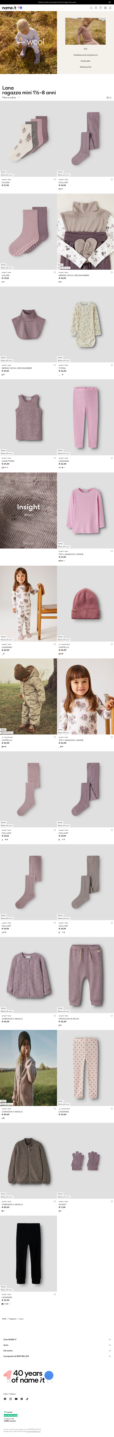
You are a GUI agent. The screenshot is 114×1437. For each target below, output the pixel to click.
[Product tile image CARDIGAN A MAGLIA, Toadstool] (28, 975)
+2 (64, 467)
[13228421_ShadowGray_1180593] (6, 467)
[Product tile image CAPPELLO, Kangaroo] (28, 696)
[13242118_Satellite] (63, 561)
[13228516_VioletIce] (2, 839)
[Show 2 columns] (107, 97)
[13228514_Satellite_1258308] (4, 282)
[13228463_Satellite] (61, 1211)
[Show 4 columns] (110, 97)
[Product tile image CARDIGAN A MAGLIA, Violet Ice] (28, 1068)
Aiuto (5, 1345)
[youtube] (16, 1399)
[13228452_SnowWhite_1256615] (59, 746)
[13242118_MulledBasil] (61, 561)
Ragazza (12, 1319)
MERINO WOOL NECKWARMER (74, 275)
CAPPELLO (64, 647)
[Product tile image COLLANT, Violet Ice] (28, 789)
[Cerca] (91, 7)
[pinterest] (21, 1399)
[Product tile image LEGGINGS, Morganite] (85, 1068)
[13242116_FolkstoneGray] (63, 467)
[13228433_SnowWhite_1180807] (61, 374)
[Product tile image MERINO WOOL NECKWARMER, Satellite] (85, 232)
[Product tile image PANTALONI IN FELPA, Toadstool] (85, 975)
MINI (4, 1319)
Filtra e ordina (9, 97)
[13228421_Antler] (4, 467)
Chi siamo (8, 1350)
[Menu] (110, 7)
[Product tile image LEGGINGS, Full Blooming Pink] (85, 417)
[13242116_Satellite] (59, 467)
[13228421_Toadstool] (2, 467)
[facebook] (5, 1399)
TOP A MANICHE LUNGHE (71, 554)
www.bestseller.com (33, 1431)
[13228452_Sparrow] (61, 746)
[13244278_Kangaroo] (63, 654)
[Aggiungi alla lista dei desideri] (54, 179)
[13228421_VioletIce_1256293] (7, 467)
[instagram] (10, 1399)
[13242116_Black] (2, 1304)
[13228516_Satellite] (6, 839)
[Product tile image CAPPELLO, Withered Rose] (85, 604)
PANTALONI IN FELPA (69, 1019)
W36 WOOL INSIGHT (12, 474)
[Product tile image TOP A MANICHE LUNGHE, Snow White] (85, 696)
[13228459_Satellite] (61, 1025)
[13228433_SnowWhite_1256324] (59, 374)
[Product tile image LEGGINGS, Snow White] (28, 604)
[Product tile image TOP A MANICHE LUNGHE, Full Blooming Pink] (85, 510)
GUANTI (62, 1204)
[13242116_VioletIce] (61, 467)
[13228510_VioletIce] (63, 189)
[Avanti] (2, 141)
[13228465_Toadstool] (61, 282)
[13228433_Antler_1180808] (63, 374)
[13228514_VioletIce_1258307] (2, 282)
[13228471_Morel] (4, 1118)
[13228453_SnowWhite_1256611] (2, 654)
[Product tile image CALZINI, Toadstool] (28, 139)
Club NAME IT (10, 1339)
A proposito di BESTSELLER (16, 1356)
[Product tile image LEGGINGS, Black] (28, 1254)
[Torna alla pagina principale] (12, 7)
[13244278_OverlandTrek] (61, 654)
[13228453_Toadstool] (4, 654)
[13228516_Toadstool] (7, 839)
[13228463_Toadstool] (59, 1211)
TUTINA (62, 368)
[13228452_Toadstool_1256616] (63, 746)
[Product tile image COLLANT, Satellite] (85, 882)
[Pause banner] (109, 2)
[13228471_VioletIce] (2, 1118)
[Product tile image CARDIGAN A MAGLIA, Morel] (28, 1161)
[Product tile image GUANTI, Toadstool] (85, 1161)
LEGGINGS (64, 461)
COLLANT (63, 182)
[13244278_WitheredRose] (59, 654)
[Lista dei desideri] (100, 7)
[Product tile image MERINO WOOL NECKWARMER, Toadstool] (28, 325)
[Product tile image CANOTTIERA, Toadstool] (28, 417)
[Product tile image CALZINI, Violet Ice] (28, 232)
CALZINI (5, 182)
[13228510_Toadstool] (59, 189)
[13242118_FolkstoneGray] (59, 561)
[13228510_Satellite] (61, 189)
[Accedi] (96, 7)
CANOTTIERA (8, 461)
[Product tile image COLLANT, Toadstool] (85, 139)
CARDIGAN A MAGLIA (12, 1019)
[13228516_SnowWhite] (4, 839)
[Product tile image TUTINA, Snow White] (85, 325)
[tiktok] (27, 1399)
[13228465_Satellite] (59, 282)
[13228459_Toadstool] (59, 1025)
